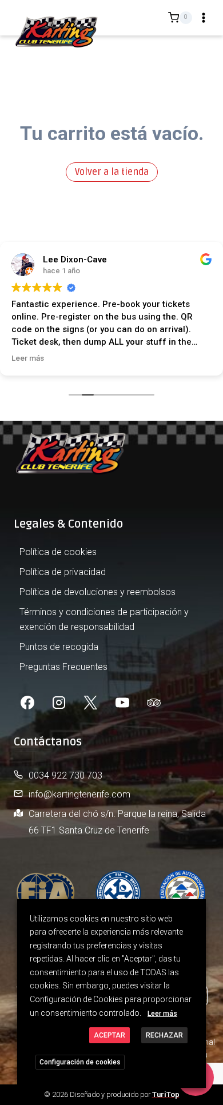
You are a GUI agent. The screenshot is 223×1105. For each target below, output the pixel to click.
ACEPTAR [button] (109, 1035)
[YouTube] (122, 702)
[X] (90, 702)
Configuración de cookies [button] (80, 1062)
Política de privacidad (62, 572)
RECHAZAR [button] (164, 1035)
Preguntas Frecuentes (63, 666)
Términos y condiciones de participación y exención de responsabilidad (104, 619)
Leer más (162, 1014)
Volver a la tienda (112, 172)
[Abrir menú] (203, 17)
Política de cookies (58, 551)
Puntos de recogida (58, 646)
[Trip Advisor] (154, 702)
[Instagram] (59, 702)
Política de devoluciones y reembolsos (97, 592)
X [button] (196, 910)
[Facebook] (27, 702)
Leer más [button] (27, 357)
